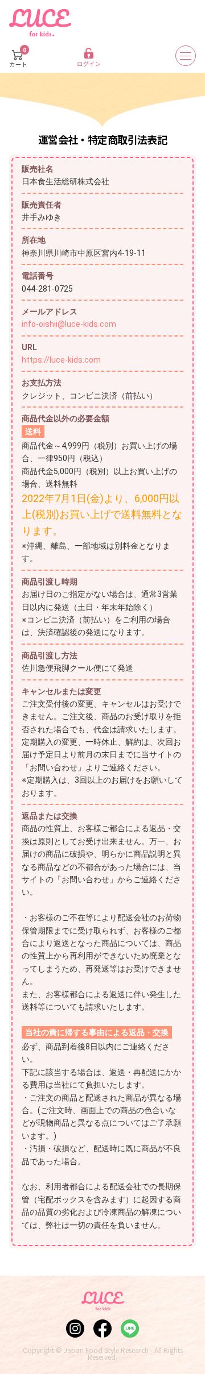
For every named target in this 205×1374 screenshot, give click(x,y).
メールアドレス (49, 311)
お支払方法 (42, 382)
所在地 (34, 239)
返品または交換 (49, 815)
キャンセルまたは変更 (61, 691)
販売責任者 (42, 204)
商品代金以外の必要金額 (65, 418)
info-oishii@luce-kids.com (69, 324)
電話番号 (38, 275)
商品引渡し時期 (49, 581)
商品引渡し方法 (49, 655)
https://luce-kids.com (61, 359)
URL (29, 347)
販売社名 (38, 168)
